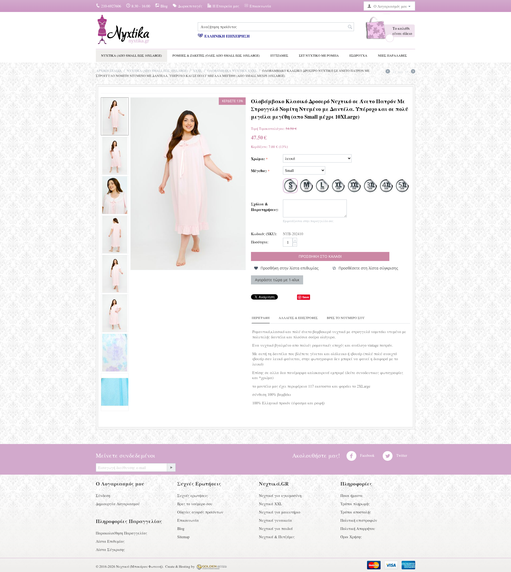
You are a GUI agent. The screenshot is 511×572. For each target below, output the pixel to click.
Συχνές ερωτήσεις (192, 495)
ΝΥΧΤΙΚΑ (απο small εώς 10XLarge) (131, 55)
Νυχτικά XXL (270, 503)
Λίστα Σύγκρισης (110, 549)
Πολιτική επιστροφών (358, 520)
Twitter (401, 455)
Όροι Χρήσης (351, 536)
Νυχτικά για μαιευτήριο (279, 512)
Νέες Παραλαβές (392, 55)
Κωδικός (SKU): (264, 233)
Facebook (366, 455)
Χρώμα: (258, 158)
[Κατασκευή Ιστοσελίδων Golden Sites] (212, 566)
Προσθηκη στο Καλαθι (320, 256)
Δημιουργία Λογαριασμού (118, 503)
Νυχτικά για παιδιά (276, 528)
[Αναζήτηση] (350, 27)
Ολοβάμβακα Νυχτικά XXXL (232, 70)
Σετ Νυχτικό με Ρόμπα (319, 55)
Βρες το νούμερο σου (194, 503)
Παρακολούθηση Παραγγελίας (121, 533)
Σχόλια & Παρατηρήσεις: (264, 206)
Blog (164, 6)
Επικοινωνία (260, 6)
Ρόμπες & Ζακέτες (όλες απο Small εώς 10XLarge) (216, 55)
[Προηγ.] (388, 72)
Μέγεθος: (259, 170)
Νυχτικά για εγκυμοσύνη (280, 495)
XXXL (197, 70)
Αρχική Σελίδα (109, 70)
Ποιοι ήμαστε (351, 495)
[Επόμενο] (413, 72)
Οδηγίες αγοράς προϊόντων (200, 512)
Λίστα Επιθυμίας (110, 541)
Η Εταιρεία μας (226, 6)
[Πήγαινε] (171, 467)
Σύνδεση (103, 495)
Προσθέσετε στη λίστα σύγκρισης (368, 268)
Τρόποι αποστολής (355, 512)
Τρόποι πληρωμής (355, 503)
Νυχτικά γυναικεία (275, 520)
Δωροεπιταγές (190, 6)
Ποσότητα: (260, 241)
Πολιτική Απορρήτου (357, 528)
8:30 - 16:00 (140, 6)
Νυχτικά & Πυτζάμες (277, 536)
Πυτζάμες (279, 55)
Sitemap (183, 536)
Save (305, 297)
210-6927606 (111, 6)
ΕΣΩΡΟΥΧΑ (358, 55)
